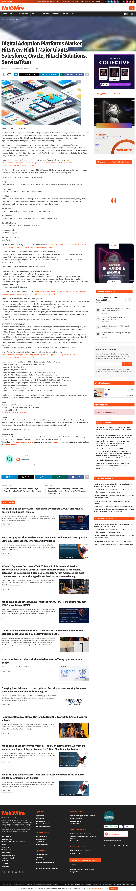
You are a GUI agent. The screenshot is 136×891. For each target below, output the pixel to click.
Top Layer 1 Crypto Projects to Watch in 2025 (115, 326)
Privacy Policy (69, 884)
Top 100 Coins (40, 821)
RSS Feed (91, 1)
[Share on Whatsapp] (62, 74)
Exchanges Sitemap (129, 884)
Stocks (56, 14)
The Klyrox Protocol (76, 869)
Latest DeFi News (75, 821)
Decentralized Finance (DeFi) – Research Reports (82, 837)
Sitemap (95, 884)
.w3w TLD (59, 1)
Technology (23, 14)
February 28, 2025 (6, 68)
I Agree (113, 888)
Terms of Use (79, 884)
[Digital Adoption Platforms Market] (41, 102)
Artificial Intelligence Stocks (45, 863)
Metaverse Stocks (41, 860)
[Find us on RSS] (133, 1)
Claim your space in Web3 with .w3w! (83, 861)
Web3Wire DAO (75, 1)
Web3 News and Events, (24, 442)
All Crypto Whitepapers (77, 841)
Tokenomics (55, 868)
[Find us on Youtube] (130, 1)
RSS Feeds (4, 863)
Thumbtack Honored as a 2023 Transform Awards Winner (112, 541)
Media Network (84, 1)
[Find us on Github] (124, 1)
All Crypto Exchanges (42, 845)
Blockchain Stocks (42, 854)
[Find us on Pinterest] (127, 1)
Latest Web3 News (75, 824)
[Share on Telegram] (16, 74)
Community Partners (8, 855)
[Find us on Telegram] (111, 1)
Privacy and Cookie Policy (99, 888)
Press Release (10, 19)
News (73, 14)
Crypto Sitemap (117, 884)
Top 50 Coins (40, 818)
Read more (7, 525)
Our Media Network (7, 858)
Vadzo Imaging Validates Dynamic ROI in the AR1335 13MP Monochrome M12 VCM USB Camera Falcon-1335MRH (112, 466)
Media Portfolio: (109, 846)
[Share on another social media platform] (87, 74)
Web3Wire (12, 7)
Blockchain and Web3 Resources (80, 834)
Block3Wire (117, 846)
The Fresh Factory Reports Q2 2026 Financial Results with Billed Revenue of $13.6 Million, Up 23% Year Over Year (113, 430)
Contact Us (98, 1)
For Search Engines (105, 884)
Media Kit (4, 861)
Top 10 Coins (40, 816)
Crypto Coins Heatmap (43, 826)
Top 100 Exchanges (42, 842)
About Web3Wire (41, 1)
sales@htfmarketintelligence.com (13, 413)
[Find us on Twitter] (105, 1)
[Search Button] (132, 8)
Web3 (12, 14)
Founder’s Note (6, 839)
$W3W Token (66, 1)
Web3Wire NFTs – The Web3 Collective (13, 842)
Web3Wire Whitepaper (43, 868)
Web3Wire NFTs (51, 1)
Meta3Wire (126, 846)
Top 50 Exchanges (41, 839)
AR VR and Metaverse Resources (80, 851)
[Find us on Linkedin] (5, 872)
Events (65, 14)
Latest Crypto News (75, 818)
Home (5, 14)
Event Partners (6, 853)
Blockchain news (59, 442)
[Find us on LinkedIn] (108, 1)
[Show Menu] (132, 14)
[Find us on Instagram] (114, 1)
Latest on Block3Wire (105, 478)
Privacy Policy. (105, 374)
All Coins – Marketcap (43, 824)
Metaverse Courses (75, 853)
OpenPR (17, 19)
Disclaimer (88, 884)
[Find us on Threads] (121, 1)
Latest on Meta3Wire (105, 518)
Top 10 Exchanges (41, 836)
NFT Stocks (39, 857)
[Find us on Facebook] (117, 1)
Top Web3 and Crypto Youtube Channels (82, 816)
